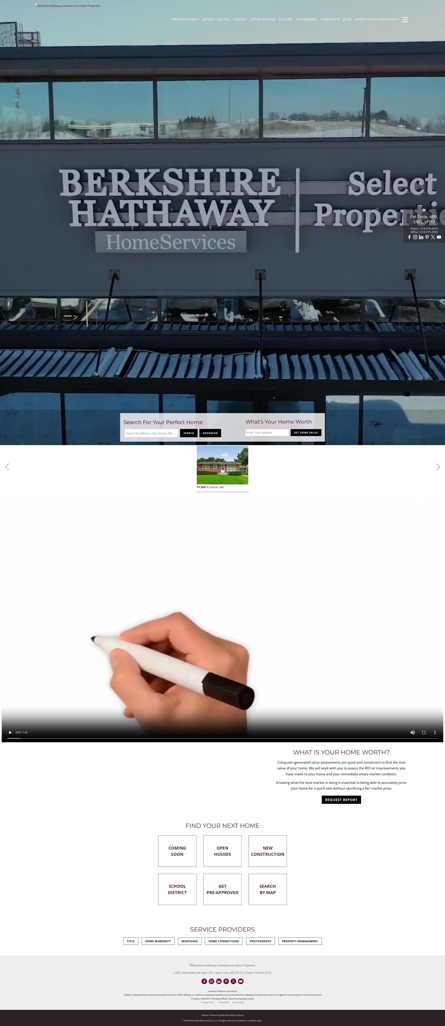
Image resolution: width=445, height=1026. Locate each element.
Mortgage (190, 941)
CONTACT (240, 19)
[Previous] (6, 467)
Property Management (300, 941)
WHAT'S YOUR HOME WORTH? (377, 19)
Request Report (341, 799)
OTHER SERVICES (263, 19)
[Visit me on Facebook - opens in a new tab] (409, 237)
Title (131, 941)
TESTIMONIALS (306, 19)
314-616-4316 (429, 228)
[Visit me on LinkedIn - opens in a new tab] (421, 237)
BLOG (347, 19)
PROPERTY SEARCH (185, 19)
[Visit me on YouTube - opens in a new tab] (439, 237)
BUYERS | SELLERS (216, 19)
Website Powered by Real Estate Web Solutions (222, 1015)
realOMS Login (255, 1020)
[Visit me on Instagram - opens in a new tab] (415, 237)
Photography (260, 941)
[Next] (438, 467)
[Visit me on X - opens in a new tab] (433, 237)
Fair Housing (238, 1002)
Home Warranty (158, 941)
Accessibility (224, 1002)
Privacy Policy (207, 1002)
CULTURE (285, 19)
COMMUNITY (330, 19)
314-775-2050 (429, 232)
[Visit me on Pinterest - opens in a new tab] (427, 237)
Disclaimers (241, 1020)
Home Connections (224, 941)
